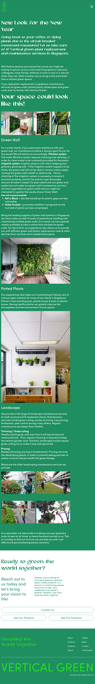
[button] (92, 7)
